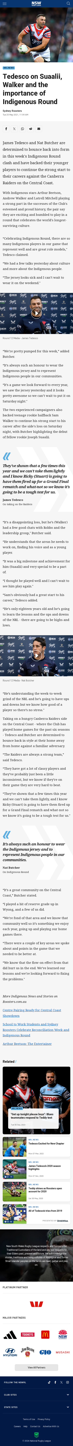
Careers (17, 1426)
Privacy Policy (44, 1419)
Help (25, 1426)
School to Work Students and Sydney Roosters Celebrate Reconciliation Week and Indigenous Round (36, 1029)
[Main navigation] (4, 4)
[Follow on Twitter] (61, 1382)
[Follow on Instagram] (67, 1382)
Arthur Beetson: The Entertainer (27, 1044)
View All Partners (36, 1367)
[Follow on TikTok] (49, 1382)
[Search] (68, 4)
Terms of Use (29, 1419)
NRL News (9, 68)
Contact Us (35, 1426)
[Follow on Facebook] (55, 1382)
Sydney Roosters (12, 110)
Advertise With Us (51, 1426)
